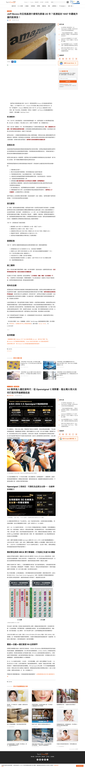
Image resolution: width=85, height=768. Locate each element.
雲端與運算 (16, 386)
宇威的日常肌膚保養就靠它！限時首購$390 (67, 744)
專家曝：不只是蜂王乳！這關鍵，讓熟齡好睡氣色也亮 (17, 705)
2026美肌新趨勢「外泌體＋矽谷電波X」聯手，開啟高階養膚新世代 (17, 744)
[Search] (68, 2)
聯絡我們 (36, 2)
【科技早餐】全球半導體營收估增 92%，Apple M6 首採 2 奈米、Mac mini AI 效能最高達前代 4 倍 (67, 363)
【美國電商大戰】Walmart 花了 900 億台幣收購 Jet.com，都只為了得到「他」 (27, 339)
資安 (49, 6)
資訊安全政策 (38, 756)
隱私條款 (32, 756)
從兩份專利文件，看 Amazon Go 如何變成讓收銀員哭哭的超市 (23, 343)
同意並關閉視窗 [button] (80, 765)
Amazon (10, 351)
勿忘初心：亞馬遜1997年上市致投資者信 (20, 323)
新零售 (38, 6)
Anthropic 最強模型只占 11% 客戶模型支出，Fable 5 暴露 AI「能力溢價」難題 (69, 40)
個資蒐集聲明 (66, 84)
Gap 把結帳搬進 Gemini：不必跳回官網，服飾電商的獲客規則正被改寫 (69, 44)
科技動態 (9, 11)
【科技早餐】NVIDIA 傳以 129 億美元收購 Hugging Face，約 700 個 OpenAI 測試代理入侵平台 (31, 363)
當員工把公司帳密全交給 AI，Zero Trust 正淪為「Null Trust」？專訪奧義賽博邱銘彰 (69, 49)
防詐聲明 (47, 2)
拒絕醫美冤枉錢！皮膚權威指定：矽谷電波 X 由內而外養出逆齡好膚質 (67, 725)
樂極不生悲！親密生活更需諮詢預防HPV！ (41, 724)
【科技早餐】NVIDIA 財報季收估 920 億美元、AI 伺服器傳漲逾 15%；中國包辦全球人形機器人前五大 (67, 373)
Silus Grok (42, 323)
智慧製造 (33, 6)
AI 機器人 (27, 6)
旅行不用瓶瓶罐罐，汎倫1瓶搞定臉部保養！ (17, 724)
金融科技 (44, 6)
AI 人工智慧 (20, 6)
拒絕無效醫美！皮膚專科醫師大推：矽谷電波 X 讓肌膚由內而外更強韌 (42, 705)
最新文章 (14, 6)
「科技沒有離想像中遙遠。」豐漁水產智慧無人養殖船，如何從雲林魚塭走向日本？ (69, 34)
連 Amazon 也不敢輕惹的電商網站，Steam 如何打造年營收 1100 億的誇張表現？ (28, 341)
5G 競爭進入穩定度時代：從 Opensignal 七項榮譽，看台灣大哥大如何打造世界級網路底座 (69, 29)
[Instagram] (47, 760)
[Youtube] (40, 760)
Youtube (31, 2)
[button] (12, 62)
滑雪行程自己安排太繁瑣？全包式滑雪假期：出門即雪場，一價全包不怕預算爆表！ (42, 744)
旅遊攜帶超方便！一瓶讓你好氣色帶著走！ (66, 704)
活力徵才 (41, 2)
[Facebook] (37, 760)
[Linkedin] (42, 760)
